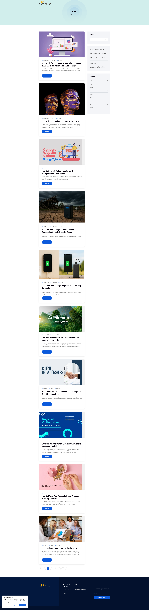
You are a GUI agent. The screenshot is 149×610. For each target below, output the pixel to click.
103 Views (59, 118)
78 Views (58, 388)
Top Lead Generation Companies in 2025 (59, 548)
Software (91, 107)
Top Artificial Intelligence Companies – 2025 (61, 121)
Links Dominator (48, 608)
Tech (91, 111)
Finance (91, 90)
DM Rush (53, 60)
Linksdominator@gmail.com (80, 589)
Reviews (91, 101)
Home (57, 3)
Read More (47, 75)
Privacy (104, 608)
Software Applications (65, 3)
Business (91, 87)
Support (108, 608)
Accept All (23, 605)
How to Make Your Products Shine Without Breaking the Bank (60, 497)
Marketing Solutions (78, 3)
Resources (88, 3)
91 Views (59, 168)
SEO (90, 104)
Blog (91, 84)
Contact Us (101, 3)
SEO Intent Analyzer (67, 589)
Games (91, 94)
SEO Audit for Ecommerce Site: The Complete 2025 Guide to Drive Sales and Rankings (61, 64)
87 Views (61, 282)
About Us (95, 3)
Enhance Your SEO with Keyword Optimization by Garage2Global (61, 445)
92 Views (58, 441)
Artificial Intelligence (94, 80)
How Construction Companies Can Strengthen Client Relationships (61, 392)
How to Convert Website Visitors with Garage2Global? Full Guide (58, 172)
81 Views (61, 226)
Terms (100, 608)
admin (53, 118)
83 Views (60, 60)
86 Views (58, 545)
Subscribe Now (101, 597)
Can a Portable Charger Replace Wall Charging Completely (61, 286)
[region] (15, 602)
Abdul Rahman (54, 226)
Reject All (15, 605)
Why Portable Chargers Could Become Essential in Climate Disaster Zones (58, 230)
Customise (7, 605)
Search (92, 34)
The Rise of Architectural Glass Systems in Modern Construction (60, 339)
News (91, 97)
